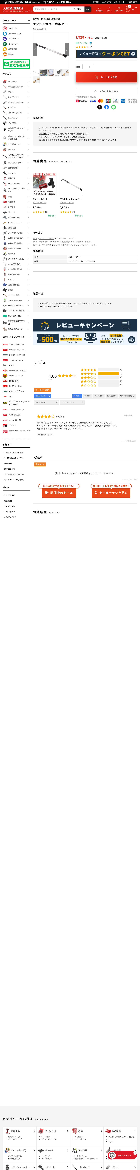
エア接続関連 (13, 168)
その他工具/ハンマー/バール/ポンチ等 (16, 156)
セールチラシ (13, 44)
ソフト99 (12, 425)
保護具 (11, 290)
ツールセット (13, 81)
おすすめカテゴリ (14, 316)
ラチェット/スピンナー (16, 87)
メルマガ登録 (106, 2)
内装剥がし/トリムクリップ (16, 129)
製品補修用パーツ (15, 329)
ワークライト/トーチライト (16, 190)
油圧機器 (11, 207)
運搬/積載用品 (14, 285)
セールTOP (12, 28)
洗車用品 (11, 254)
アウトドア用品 (13, 295)
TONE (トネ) (14, 381)
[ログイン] (109, 9)
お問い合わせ (119, 2)
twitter (99, 107)
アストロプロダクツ (16, 344)
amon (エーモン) (15, 420)
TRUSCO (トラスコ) (16, 391)
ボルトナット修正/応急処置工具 (16, 137)
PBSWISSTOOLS (16, 360)
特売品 (11, 54)
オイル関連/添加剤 (15, 269)
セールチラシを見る (111, 490)
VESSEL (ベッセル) (16, 409)
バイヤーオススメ (14, 33)
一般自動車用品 (14, 248)
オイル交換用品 (14, 264)
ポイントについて (90, 43)
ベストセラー (13, 39)
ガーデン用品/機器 (15, 300)
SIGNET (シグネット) (17, 355)
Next (67, 49)
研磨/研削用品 (14, 217)
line (113, 107)
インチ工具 (12, 123)
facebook (106, 107)
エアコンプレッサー (15, 163)
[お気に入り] (119, 9)
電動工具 (11, 178)
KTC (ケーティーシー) (17, 350)
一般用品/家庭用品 (15, 305)
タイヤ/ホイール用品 (16, 259)
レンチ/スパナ (13, 97)
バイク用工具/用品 (15, 233)
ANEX (11, 365)
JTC (10, 396)
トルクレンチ (13, 118)
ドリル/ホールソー (15, 223)
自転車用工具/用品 (15, 238)
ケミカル (11, 280)
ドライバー (12, 107)
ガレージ (11, 212)
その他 (73, 245)
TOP (35, 239)
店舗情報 (96, 2)
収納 (10, 197)
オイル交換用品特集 (63, 242)
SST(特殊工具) (14, 144)
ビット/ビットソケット (16, 102)
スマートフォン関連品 (16, 311)
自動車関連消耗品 (15, 243)
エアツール (12, 173)
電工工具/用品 (14, 183)
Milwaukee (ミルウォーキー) (19, 431)
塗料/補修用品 (14, 274)
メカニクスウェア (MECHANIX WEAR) (19, 402)
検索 (87, 9)
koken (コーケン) (16, 376)
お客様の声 (12, 49)
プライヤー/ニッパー (15, 113)
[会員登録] (99, 9)
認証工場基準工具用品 (16, 322)
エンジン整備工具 (61, 245)
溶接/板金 (12, 228)
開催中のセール (59, 490)
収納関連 (11, 202)
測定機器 (11, 149)
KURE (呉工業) (15, 415)
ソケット (11, 92)
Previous (35, 49)
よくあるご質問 (132, 2)
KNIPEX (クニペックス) (18, 370)
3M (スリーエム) (15, 386)
